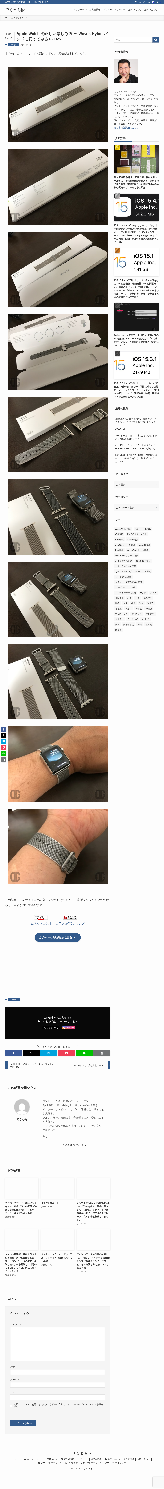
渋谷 (141, 603)
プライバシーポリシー (51, 1462)
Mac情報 (119, 550)
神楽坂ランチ (121, 613)
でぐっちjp (15, 9)
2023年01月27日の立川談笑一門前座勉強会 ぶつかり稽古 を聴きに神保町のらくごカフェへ (136, 458)
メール (14, 1379)
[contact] (89, 1453)
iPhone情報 (132, 539)
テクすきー (13, 44)
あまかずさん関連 (123, 560)
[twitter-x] (140, 2)
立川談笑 (146, 619)
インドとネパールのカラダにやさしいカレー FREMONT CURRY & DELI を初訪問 (136, 447)
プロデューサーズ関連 (125, 592)
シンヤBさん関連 (123, 576)
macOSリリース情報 (125, 544)
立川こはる (137, 613)
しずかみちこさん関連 (125, 566)
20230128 (120, 428)
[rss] (148, 2)
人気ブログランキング (70, 923)
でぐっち (22, 1119)
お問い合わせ (113, 1459)
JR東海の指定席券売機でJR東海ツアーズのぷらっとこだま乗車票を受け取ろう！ (135, 420)
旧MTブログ (51, 1459)
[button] (13, 1053)
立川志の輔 (132, 619)
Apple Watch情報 (123, 528)
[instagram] (144, 2)
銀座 (117, 624)
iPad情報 (119, 539)
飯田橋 (149, 624)
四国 (137, 597)
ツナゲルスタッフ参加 (125, 587)
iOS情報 (119, 534)
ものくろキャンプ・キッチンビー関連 (133, 571)
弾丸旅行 (148, 597)
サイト (13, 1392)
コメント (15, 1324)
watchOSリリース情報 (137, 550)
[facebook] (136, 2)
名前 (13, 1367)
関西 (140, 624)
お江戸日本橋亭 (143, 560)
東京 (125, 603)
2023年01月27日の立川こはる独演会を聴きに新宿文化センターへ (136, 437)
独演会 (150, 603)
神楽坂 (138, 608)
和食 (129, 597)
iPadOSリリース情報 (137, 534)
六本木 (153, 592)
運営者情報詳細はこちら (126, 127)
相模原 (118, 608)
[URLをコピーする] (101, 1053)
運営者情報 (68, 1459)
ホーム (17, 1459)
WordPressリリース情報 (126, 555)
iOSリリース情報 (143, 528)
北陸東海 (119, 597)
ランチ (143, 592)
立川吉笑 (150, 613)
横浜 (133, 603)
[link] (45, 1136)
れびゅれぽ (82, 1459)
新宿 (117, 603)
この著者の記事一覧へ (74, 1145)
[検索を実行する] (155, 40)
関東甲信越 (128, 624)
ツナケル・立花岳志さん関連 (128, 581)
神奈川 (128, 608)
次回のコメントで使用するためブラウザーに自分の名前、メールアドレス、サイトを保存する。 (58, 1405)
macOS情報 (144, 544)
